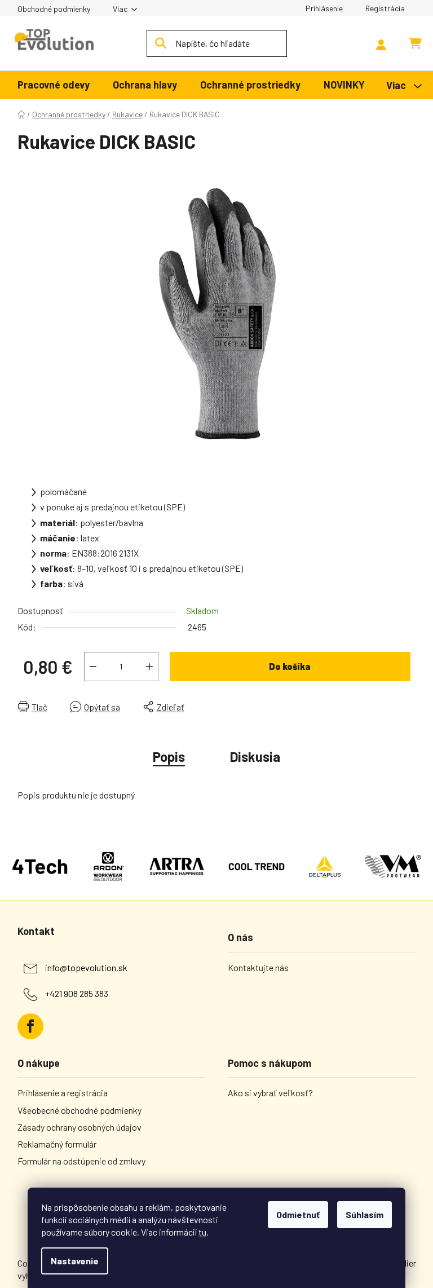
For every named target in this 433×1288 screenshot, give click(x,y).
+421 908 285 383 (76, 993)
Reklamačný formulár (56, 1144)
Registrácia (385, 8)
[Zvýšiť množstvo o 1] (149, 666)
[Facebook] (30, 1026)
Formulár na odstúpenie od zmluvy (81, 1160)
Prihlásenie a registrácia (62, 1092)
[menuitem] (53, 85)
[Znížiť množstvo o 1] (93, 666)
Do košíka (290, 666)
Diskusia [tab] (255, 756)
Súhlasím (364, 1214)
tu (202, 1232)
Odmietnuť (298, 1214)
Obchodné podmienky (53, 9)
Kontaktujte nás (258, 967)
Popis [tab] (169, 756)
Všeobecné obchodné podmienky (79, 1110)
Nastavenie (75, 1260)
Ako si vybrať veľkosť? (270, 1092)
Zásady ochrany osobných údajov (79, 1127)
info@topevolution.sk (86, 967)
